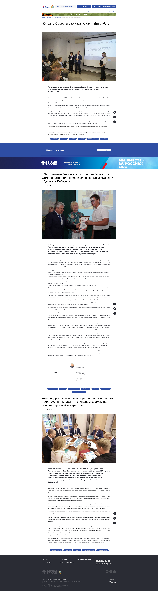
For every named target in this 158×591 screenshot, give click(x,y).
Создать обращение (104, 150)
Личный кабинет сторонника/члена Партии (104, 6)
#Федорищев (68, 550)
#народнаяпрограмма (102, 550)
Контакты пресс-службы (67, 562)
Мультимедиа (100, 11)
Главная (43, 17)
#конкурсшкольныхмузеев (79, 391)
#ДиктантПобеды (105, 388)
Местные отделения (78, 11)
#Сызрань (73, 138)
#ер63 (64, 138)
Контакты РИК (47, 562)
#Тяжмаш (82, 138)
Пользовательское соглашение (49, 582)
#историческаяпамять (74, 388)
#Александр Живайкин (56, 550)
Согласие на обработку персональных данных (52, 586)
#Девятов (95, 388)
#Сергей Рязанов (52, 388)
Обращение (84, 6)
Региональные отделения (85, 559)
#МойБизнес (104, 138)
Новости (58, 17)
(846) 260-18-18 (102, 561)
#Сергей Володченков (92, 138)
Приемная (90, 11)
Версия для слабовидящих (110, 2)
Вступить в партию (111, 11)
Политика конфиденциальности (49, 584)
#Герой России (86, 388)
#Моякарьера (54, 138)
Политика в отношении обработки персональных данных (55, 585)
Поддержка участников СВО (79, 14)
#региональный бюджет (89, 550)
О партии (44, 11)
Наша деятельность (65, 11)
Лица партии (53, 11)
